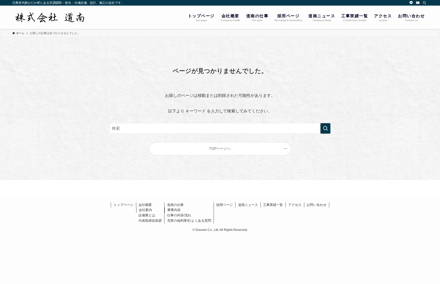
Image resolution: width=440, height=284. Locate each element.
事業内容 (174, 210)
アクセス (294, 205)
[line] (411, 3)
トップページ (123, 205)
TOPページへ (220, 148)
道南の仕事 (175, 205)
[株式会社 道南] (50, 17)
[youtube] (418, 3)
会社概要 (145, 205)
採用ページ (224, 205)
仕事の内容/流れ (179, 215)
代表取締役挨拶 (150, 220)
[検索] (424, 3)
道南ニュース (248, 205)
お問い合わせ (316, 205)
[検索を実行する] (325, 128)
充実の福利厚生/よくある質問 (189, 220)
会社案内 (145, 210)
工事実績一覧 (273, 205)
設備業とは (147, 215)
